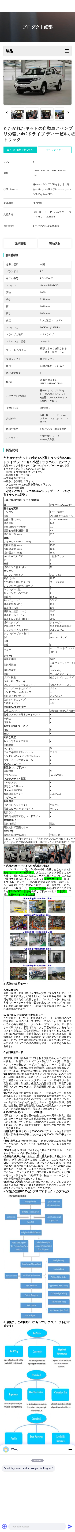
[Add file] (4, 1526)
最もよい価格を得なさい (20, 149)
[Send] (70, 1526)
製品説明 (54, 243)
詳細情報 (20, 243)
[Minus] (70, 1449)
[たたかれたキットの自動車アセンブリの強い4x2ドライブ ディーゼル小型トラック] (37, 82)
